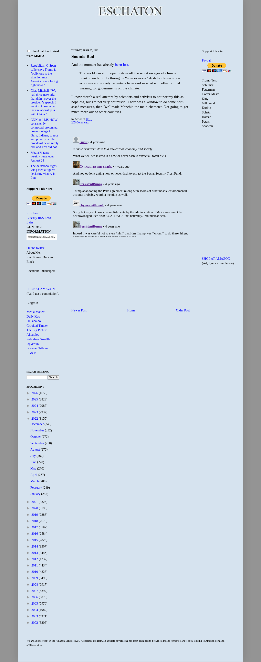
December (37, 424)
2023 (35, 412)
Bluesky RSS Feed (39, 218)
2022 (35, 418)
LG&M (31, 353)
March (35, 481)
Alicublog (33, 334)
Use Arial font (40, 51)
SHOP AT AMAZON (41, 289)
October (36, 436)
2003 (35, 616)
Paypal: (206, 60)
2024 (35, 405)
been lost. (122, 65)
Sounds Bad (82, 56)
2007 (35, 591)
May (33, 468)
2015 (35, 540)
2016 (35, 533)
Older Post (183, 310)
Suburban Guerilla (38, 339)
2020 (35, 508)
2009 (35, 578)
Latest (30, 222)
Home (131, 310)
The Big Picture (37, 330)
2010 (35, 571)
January (35, 494)
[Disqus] (130, 186)
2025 (35, 399)
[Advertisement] (130, 32)
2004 (35, 609)
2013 (35, 552)
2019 (35, 514)
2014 (35, 546)
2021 (35, 502)
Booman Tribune (37, 348)
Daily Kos (33, 316)
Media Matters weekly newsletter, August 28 (42, 156)
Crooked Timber (37, 325)
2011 (35, 565)
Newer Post (78, 310)
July (33, 455)
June (33, 462)
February (36, 487)
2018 (35, 521)
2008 (35, 584)
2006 (35, 597)
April (34, 474)
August (35, 449)
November (37, 430)
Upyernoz (33, 343)
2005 (35, 603)
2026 (35, 393)
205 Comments (80, 122)
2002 (35, 622)
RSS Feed (33, 213)
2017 (35, 527)
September (37, 443)
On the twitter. (36, 248)
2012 (35, 559)
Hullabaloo (34, 321)
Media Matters (36, 311)
